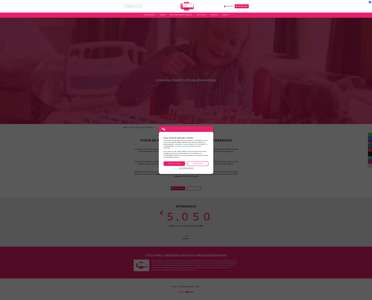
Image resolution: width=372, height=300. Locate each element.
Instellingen (198, 163)
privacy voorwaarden (187, 146)
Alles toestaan (174, 163)
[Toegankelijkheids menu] (370, 2)
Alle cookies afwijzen (186, 168)
